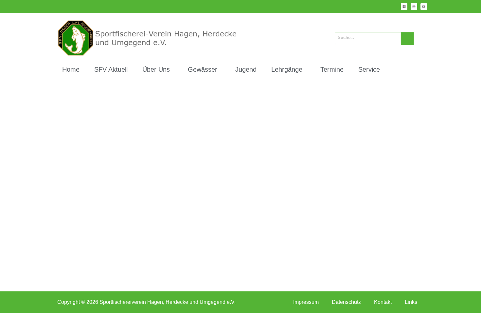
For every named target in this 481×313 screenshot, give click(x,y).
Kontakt (383, 302)
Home (71, 69)
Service (369, 69)
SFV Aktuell (111, 69)
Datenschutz (346, 302)
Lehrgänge (286, 69)
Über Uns (156, 69)
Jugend (246, 69)
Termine (332, 69)
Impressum (306, 302)
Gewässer (202, 69)
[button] (157, 69)
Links (411, 302)
